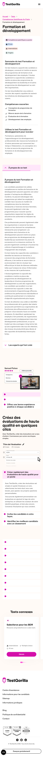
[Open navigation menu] (39, 4)
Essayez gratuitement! (21, 751)
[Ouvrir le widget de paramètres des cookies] (3, 752)
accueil (5, 16)
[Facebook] (17, 740)
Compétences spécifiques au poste (16, 19)
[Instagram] (21, 740)
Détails (21, 654)
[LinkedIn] (25, 740)
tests (13, 16)
